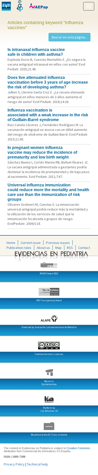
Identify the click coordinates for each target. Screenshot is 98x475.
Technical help (37, 464)
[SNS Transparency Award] (49, 290)
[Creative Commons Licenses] (49, 344)
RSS (70, 247)
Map (58, 247)
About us (43, 247)
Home (11, 242)
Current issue (31, 242)
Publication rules (19, 247)
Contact (84, 247)
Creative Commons (78, 448)
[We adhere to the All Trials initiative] (49, 424)
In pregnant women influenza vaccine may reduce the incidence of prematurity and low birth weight (42, 152)
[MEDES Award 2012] (49, 263)
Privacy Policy (14, 464)
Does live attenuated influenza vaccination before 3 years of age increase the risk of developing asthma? (48, 82)
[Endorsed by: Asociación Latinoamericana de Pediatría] (49, 317)
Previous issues (58, 242)
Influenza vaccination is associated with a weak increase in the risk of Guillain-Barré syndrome (48, 115)
